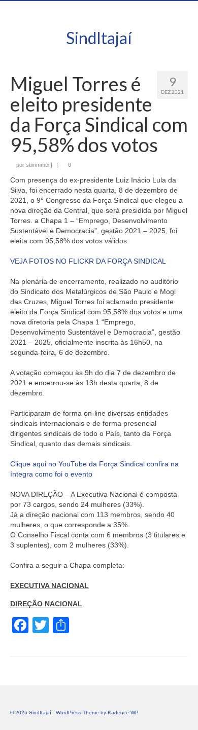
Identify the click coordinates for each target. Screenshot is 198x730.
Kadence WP (123, 712)
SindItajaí (99, 38)
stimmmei (37, 165)
